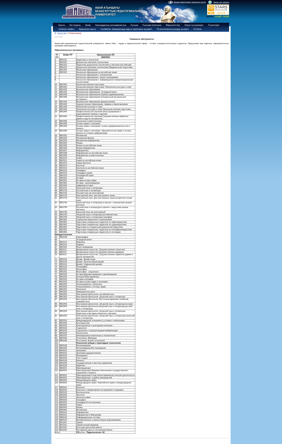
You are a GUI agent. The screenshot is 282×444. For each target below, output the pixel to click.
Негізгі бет (62, 33)
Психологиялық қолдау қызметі (173, 29)
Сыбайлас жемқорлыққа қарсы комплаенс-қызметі (126, 29)
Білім (87, 25)
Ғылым (134, 25)
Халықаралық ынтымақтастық (110, 25)
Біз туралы (75, 25)
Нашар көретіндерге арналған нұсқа (189, 2)
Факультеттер (173, 25)
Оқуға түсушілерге (193, 25)
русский (218, 16)
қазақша (209, 16)
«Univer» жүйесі (66, 29)
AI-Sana (197, 29)
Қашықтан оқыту (87, 29)
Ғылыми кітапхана (152, 25)
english (226, 16)
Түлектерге (213, 25)
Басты (61, 25)
